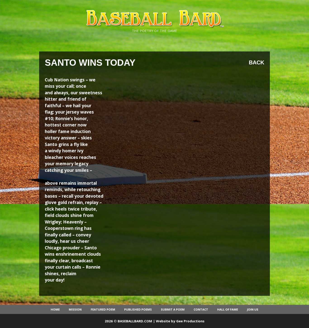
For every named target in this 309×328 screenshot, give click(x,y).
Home (55, 309)
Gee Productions (190, 321)
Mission (75, 309)
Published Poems (138, 309)
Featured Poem (103, 309)
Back (256, 62)
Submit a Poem (173, 309)
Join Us (252, 309)
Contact (201, 309)
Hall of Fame (227, 309)
